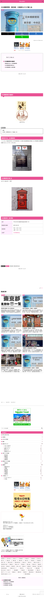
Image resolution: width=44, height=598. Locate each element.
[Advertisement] (22, 83)
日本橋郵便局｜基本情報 (10, 67)
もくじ (8, 57)
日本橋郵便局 (16, 232)
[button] (41, 428)
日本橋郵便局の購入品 (9, 65)
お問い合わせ (22, 594)
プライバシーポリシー (36, 594)
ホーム (7, 594)
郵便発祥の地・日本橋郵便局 (11, 63)
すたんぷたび (22, 1)
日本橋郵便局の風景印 (10, 61)
